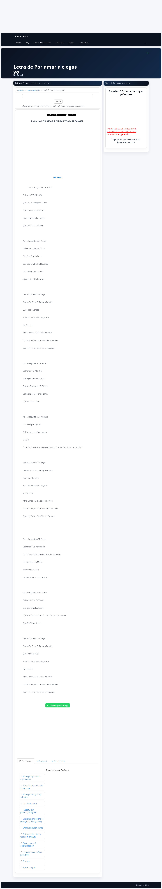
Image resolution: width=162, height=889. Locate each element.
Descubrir (59, 42)
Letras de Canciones (42, 42)
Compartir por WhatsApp (58, 705)
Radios (18, 42)
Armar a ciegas (29, 867)
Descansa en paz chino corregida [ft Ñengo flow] (31, 820)
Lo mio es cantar (30, 803)
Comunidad (83, 42)
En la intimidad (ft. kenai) (33, 828)
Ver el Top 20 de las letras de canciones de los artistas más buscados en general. (121, 131)
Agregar (71, 42)
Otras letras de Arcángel (57, 770)
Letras (27, 90)
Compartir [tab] (42, 761)
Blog (27, 42)
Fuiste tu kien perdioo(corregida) (28, 811)
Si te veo (26, 861)
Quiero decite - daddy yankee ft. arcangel (30, 835)
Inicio (20, 90)
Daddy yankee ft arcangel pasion (28, 844)
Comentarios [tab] (26, 761)
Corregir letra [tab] (59, 761)
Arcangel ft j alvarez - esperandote (30, 777)
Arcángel (35, 90)
